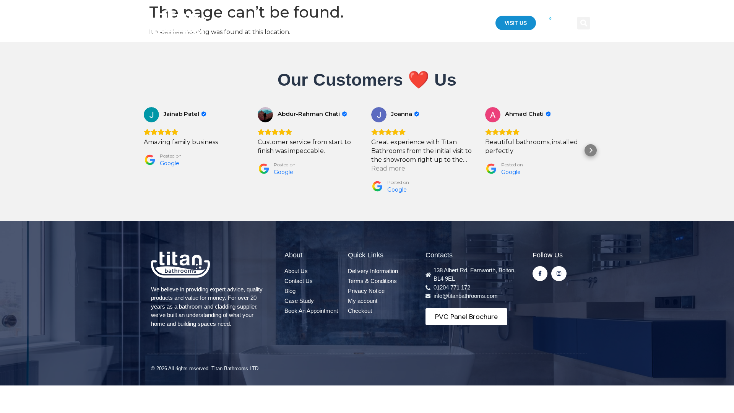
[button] (583, 23)
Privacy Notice (366, 291)
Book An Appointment (311, 310)
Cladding (237, 23)
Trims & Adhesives (300, 23)
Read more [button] (388, 168)
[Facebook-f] (540, 273)
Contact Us (298, 281)
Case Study (464, 23)
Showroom (417, 23)
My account (362, 301)
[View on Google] (151, 114)
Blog (290, 291)
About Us (296, 271)
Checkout (360, 310)
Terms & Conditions (372, 281)
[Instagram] (558, 273)
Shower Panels (363, 23)
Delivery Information (373, 271)
